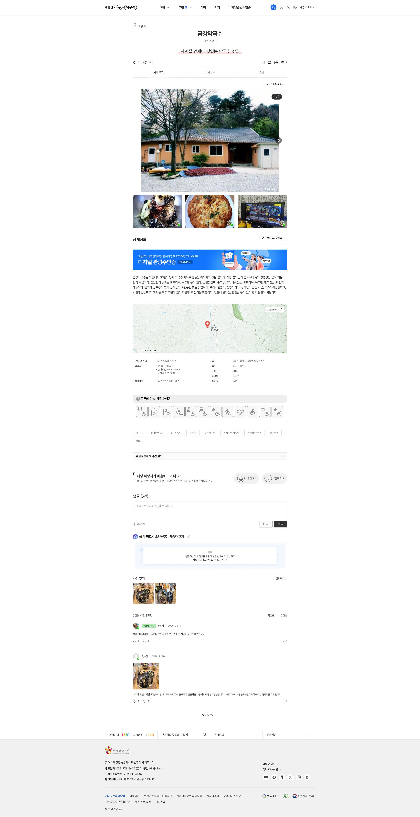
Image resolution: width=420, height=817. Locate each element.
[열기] (282, 456)
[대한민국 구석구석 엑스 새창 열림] (290, 777)
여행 (162, 7)
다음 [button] (278, 140)
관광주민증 (240, 7)
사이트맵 (160, 802)
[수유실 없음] (252, 411)
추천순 (283, 615)
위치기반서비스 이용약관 (158, 796)
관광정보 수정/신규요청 (175, 734)
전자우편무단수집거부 (117, 802)
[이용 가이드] (281, 7)
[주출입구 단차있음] (179, 411)
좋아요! (251, 478)
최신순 (271, 615)
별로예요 (279, 478)
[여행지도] (295, 7)
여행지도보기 (274, 309)
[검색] (273, 7)
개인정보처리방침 (115, 796)
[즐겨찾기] (261, 62)
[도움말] (134, 524)
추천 (181, 7)
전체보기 (280, 578)
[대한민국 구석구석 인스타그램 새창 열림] (298, 777)
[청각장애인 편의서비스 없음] (240, 411)
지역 (217, 7)
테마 (203, 7)
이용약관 (134, 796)
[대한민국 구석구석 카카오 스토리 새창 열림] (282, 777)
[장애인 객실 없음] (265, 411)
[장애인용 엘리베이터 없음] (154, 411)
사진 (268, 524)
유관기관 (271, 734)
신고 (285, 641)
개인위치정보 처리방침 (189, 796)
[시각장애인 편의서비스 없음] (228, 411)
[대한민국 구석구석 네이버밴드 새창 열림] (307, 777)
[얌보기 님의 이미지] (157, 211)
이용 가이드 (269, 764)
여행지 (142, 26)
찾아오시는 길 (270, 769)
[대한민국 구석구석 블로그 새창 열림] (265, 777)
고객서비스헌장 (232, 796)
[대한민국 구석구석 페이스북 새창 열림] (274, 777)
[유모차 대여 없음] (277, 411)
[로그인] (288, 7)
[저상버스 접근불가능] (203, 411)
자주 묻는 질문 (143, 802)
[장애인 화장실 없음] (142, 411)
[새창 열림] (267, 62)
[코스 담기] (274, 62)
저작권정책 (213, 796)
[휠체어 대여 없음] (215, 411)
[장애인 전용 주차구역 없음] (166, 411)
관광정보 (219, 734)
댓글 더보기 (208, 715)
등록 (280, 523)
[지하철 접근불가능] (191, 411)
